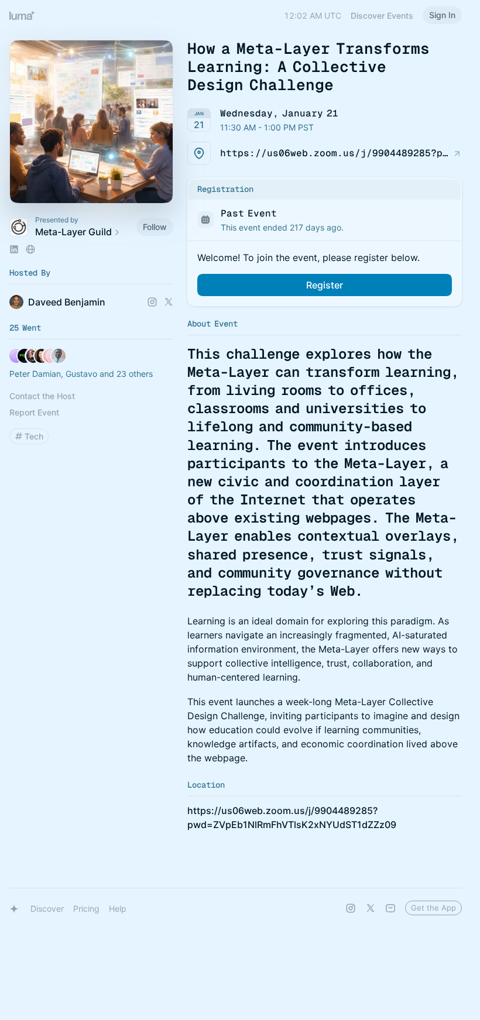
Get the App (433, 907)
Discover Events (382, 15)
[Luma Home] (22, 15)
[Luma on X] (370, 908)
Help (117, 908)
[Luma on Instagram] (351, 908)
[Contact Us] (390, 908)
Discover (47, 908)
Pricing (86, 908)
